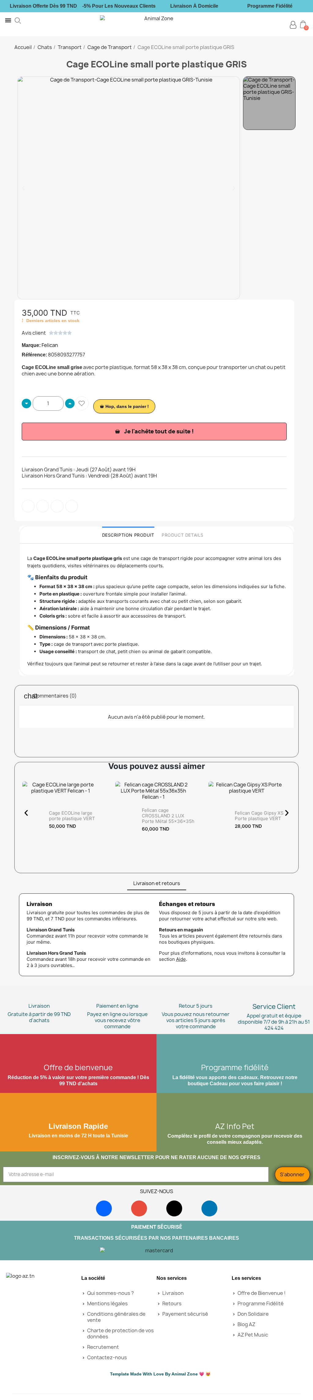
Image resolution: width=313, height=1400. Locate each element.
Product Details (183, 535)
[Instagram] (139, 1208)
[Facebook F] (28, 506)
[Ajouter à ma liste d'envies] (81, 403)
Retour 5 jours (195, 1005)
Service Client (274, 1006)
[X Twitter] (71, 506)
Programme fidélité (235, 1067)
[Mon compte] (293, 25)
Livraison (39, 1005)
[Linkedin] (209, 1208)
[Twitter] (42, 506)
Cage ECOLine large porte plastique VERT (72, 815)
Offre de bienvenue (78, 1067)
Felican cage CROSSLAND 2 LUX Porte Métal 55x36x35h (168, 815)
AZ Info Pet (234, 1126)
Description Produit (128, 535)
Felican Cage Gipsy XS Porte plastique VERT (259, 815)
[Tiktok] (174, 1208)
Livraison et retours (156, 883)
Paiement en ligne (117, 1005)
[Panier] (303, 24)
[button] (18, 20)
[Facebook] (104, 1208)
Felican (50, 345)
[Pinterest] (57, 506)
